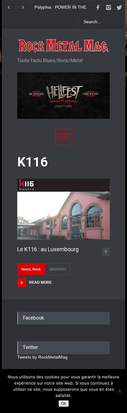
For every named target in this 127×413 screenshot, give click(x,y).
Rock (36, 269)
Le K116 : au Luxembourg (48, 249)
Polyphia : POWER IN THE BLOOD (60, 7)
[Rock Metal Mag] (63, 46)
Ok (63, 403)
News (26, 269)
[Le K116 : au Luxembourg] (63, 209)
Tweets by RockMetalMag (42, 357)
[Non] (119, 391)
